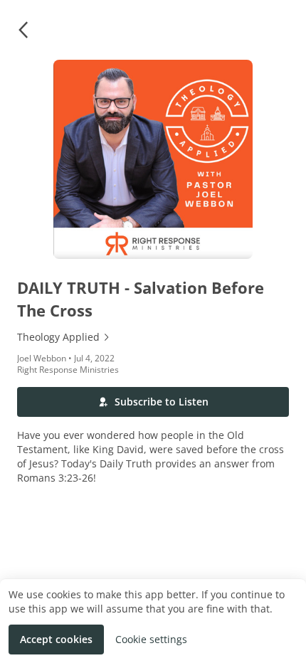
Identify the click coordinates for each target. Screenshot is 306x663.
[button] (23, 30)
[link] (153, 337)
